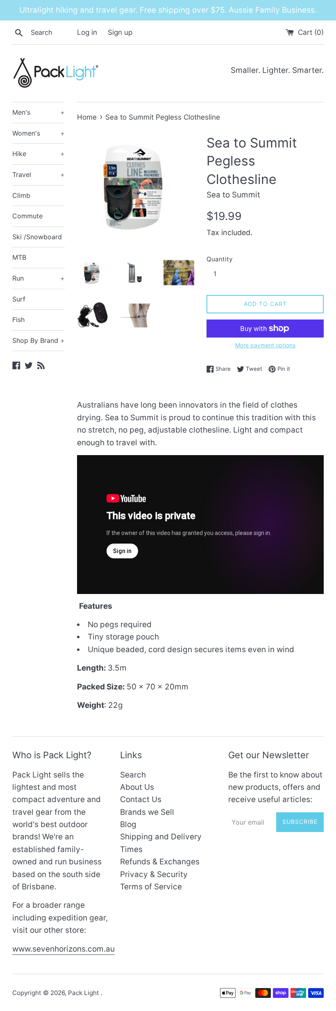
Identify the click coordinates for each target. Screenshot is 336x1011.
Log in (87, 32)
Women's (38, 133)
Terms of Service (151, 886)
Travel (38, 174)
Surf (18, 299)
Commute (27, 216)
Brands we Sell (147, 812)
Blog (128, 824)
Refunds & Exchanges (160, 861)
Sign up (120, 32)
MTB (19, 257)
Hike (38, 154)
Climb (21, 195)
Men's (38, 112)
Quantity (219, 259)
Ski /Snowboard (37, 237)
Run (38, 278)
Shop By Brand (38, 340)
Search (133, 775)
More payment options (265, 345)
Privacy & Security (154, 874)
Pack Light (84, 993)
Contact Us (140, 799)
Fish (18, 319)
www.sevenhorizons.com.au (63, 949)
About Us (137, 787)
